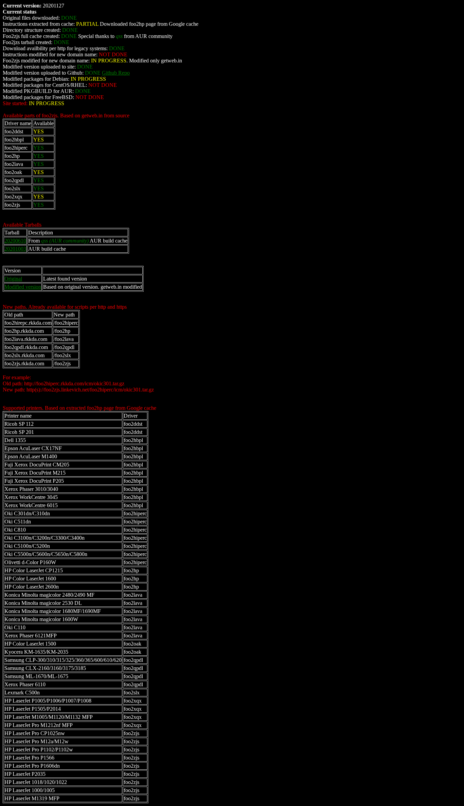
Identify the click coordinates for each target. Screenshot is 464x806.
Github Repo (116, 73)
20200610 (15, 241)
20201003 (15, 249)
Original (13, 279)
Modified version (22, 287)
